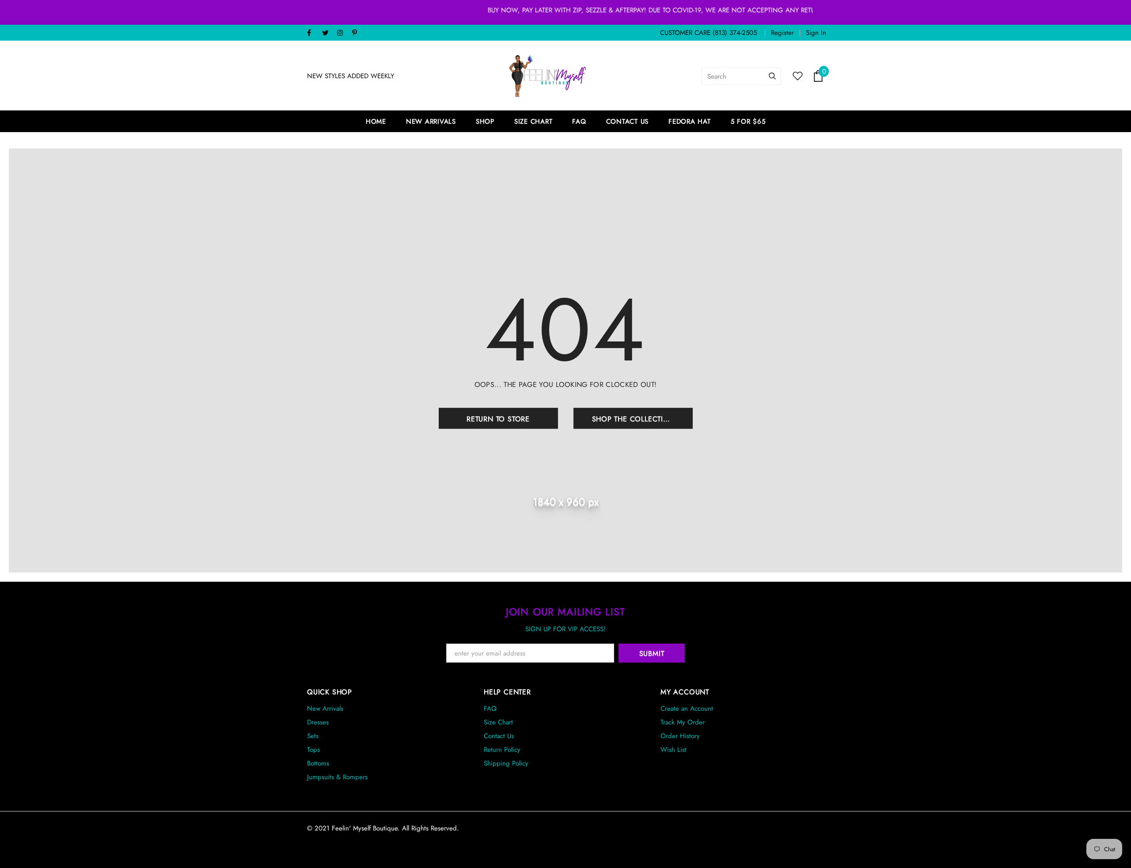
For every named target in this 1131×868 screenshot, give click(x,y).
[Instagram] (342, 33)
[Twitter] (327, 33)
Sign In (816, 33)
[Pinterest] (357, 33)
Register (782, 33)
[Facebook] (312, 33)
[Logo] (548, 76)
